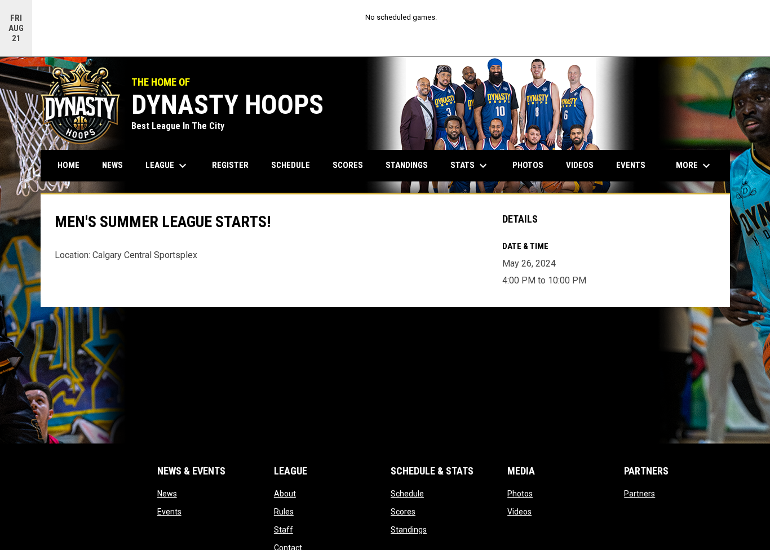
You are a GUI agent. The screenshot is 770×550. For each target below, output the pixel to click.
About (285, 493)
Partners (639, 493)
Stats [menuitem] (470, 165)
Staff (283, 529)
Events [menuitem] (630, 165)
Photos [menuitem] (527, 165)
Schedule (407, 493)
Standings (409, 529)
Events (169, 511)
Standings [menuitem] (407, 165)
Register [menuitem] (230, 165)
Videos (519, 511)
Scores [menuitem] (348, 165)
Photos (520, 493)
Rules (284, 511)
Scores (403, 511)
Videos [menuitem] (580, 165)
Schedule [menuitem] (290, 165)
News (167, 493)
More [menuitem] (694, 165)
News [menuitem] (112, 165)
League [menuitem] (167, 165)
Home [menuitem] (68, 165)
